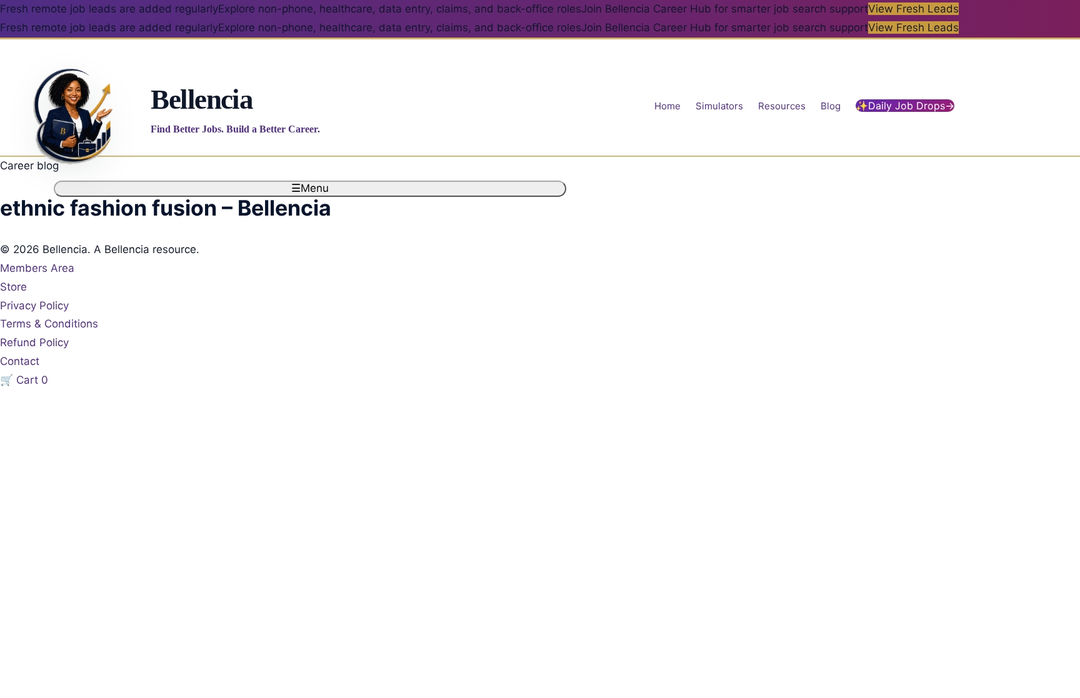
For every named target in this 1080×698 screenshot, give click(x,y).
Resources (782, 106)
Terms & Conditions (49, 323)
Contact (19, 361)
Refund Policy (34, 342)
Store (13, 287)
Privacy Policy (34, 305)
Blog (831, 106)
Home (667, 106)
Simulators (719, 106)
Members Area (37, 268)
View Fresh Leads (913, 8)
